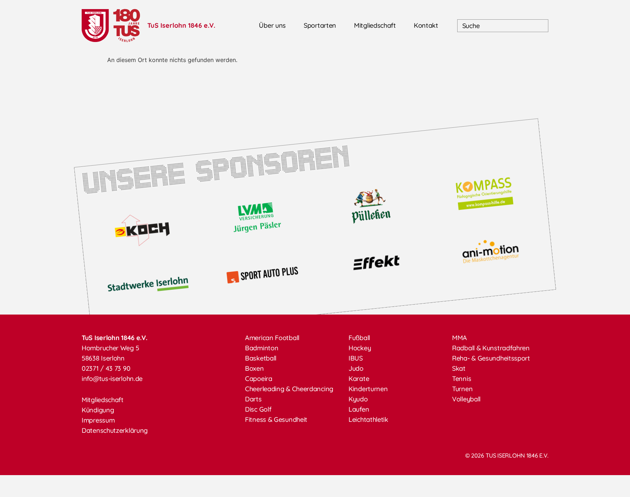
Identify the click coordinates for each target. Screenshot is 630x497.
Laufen (359, 409)
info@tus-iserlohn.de (112, 378)
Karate (359, 378)
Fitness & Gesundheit (276, 419)
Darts (253, 399)
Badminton (261, 348)
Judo (356, 368)
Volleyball (466, 399)
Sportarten (320, 25)
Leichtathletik (368, 419)
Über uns (272, 25)
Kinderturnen (368, 389)
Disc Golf (258, 409)
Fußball (359, 338)
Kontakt (426, 25)
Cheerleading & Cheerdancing (289, 389)
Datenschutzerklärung (115, 430)
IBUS (356, 358)
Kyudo (358, 399)
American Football (272, 338)
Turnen (462, 389)
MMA (459, 338)
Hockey (360, 348)
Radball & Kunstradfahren (491, 348)
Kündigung (98, 410)
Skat (459, 368)
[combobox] (502, 25)
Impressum (98, 420)
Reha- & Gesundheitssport (491, 358)
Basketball (260, 358)
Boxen (254, 368)
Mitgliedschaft (375, 25)
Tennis (461, 378)
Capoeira (258, 378)
